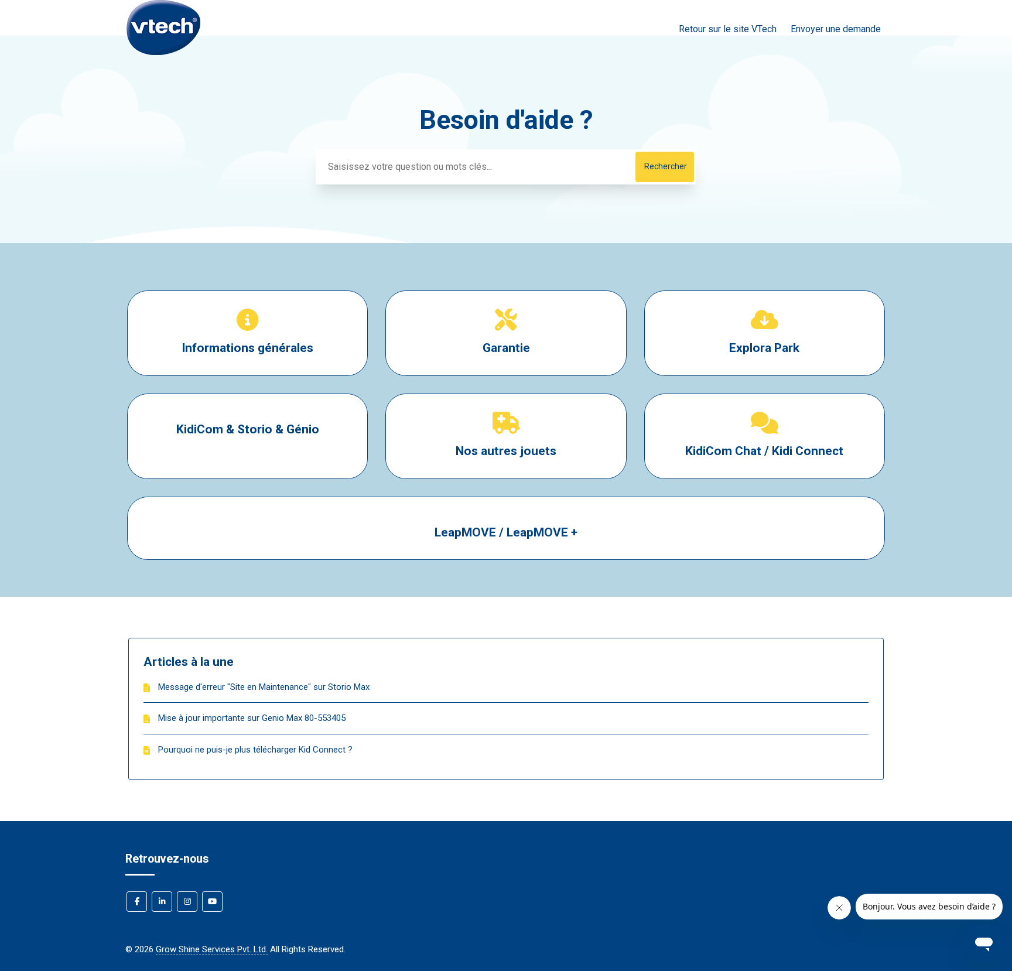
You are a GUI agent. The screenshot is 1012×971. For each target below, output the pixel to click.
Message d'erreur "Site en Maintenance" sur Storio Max (264, 687)
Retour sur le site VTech (728, 29)
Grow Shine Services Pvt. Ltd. (212, 949)
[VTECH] (163, 62)
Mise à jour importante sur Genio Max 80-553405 (252, 718)
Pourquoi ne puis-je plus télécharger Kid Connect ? (255, 749)
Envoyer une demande (836, 29)
